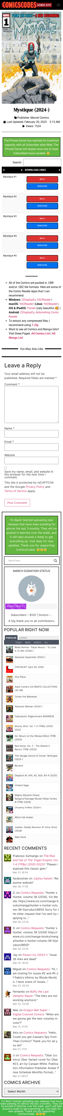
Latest (23, 638)
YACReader (44, 299)
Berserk (19, 765)
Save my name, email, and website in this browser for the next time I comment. (28, 474)
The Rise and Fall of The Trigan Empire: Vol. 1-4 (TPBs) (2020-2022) (35, 860)
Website (9, 455)
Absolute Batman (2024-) (28, 706)
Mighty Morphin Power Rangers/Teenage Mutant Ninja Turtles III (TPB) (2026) (36, 798)
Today (18, 642)
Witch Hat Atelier (24, 817)
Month (37, 642)
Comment (12, 384)
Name (9, 428)
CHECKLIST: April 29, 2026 (29, 667)
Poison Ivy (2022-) (35, 955)
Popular (11, 638)
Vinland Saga (22, 785)
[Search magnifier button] (55, 560)
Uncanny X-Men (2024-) (28, 807)
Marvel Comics (39, 117)
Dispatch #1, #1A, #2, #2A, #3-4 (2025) (36, 775)
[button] (58, 5)
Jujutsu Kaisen (42, 878)
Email (9, 441)
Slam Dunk (20, 837)
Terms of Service (15, 491)
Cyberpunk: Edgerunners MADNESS (34, 716)
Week (27, 642)
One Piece (20, 676)
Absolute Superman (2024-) (30, 657)
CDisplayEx (29, 299)
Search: (17, 162)
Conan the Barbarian (26, 696)
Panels (31, 308)
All (46, 642)
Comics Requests (31, 892)
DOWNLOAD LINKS (35, 169)
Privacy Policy (35, 486)
